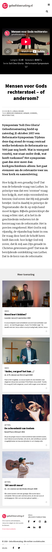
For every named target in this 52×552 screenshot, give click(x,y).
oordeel (33, 113)
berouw (10, 113)
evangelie (18, 113)
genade (26, 113)
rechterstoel (8, 115)
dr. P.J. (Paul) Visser (16, 111)
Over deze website (9, 529)
